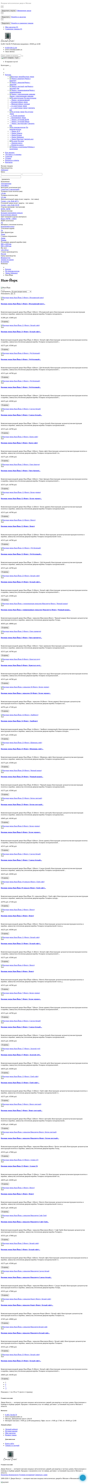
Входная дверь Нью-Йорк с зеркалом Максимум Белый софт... (25, 1333)
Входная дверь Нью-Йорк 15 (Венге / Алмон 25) (19, 1166)
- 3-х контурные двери (18, 106)
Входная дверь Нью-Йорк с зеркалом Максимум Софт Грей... (25, 1222)
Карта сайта (9, 1443)
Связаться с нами (41, 1475)
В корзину (5, 321)
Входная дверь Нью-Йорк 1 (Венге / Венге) (17, 1194)
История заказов (11, 1431)
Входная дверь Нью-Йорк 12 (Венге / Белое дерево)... (21, 498)
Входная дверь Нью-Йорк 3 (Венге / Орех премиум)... (21, 638)
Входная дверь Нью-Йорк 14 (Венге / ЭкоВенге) (19, 721)
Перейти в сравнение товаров (22, 23)
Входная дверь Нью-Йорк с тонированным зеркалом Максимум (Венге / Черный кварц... (36, 610)
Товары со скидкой (12, 1445)
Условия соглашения (26, 1475)
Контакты (8, 162)
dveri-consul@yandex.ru (13, 50)
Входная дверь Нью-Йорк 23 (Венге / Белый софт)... (21, 582)
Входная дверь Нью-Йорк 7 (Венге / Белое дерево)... (21, 999)
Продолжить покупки (8, 10)
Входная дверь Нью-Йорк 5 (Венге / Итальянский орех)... (23, 304)
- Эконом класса (16, 143)
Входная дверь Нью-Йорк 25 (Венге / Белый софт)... (21, 1361)
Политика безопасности (10, 1475)
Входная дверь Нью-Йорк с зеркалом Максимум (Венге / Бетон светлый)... (30, 1138)
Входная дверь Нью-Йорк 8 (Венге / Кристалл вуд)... (21, 665)
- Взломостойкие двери (19, 102)
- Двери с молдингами (18, 123)
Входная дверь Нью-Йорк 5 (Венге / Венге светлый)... (21, 1110)
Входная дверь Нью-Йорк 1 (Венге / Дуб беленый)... (21, 387)
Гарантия (8, 156)
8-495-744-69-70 (11, 1415)
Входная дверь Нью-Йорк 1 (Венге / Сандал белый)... (21, 860)
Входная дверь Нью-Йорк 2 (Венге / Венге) (17, 916)
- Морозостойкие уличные (20, 104)
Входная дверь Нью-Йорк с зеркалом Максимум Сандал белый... (26, 1277)
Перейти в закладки (18, 17)
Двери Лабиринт (11, 273)
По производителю (12, 271)
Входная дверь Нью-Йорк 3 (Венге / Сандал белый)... (21, 415)
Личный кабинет (11, 1429)
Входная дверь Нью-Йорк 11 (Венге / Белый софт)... (21, 943)
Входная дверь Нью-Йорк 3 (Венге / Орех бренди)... (20, 471)
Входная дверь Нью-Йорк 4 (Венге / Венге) (17, 971)
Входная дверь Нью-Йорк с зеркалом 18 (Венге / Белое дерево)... (26, 693)
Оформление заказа (24, 10)
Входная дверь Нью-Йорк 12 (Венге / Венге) (18, 526)
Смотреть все (28, 139)
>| (6, 1388)
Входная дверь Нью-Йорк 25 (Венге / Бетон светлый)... (22, 804)
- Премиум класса (17, 145)
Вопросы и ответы (12, 160)
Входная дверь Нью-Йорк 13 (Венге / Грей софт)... (20, 1083)
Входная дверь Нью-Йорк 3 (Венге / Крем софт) (19, 443)
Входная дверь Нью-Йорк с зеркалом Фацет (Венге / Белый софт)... (27, 1305)
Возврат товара (10, 1435)
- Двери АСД (15, 131)
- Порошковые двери (18, 118)
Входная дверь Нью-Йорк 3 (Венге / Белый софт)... (20, 1249)
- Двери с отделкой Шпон (19, 121)
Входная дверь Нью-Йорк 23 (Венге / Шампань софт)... (22, 749)
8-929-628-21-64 (11, 48)
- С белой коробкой (17, 116)
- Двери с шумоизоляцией (20, 100)
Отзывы (8, 158)
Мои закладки (10, 1433)
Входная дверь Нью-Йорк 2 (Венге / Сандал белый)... (21, 1027)
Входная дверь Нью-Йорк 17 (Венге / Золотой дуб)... (21, 1055)
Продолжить (6, 17)
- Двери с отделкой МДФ (19, 119)
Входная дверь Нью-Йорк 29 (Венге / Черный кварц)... (22, 777)
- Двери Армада (16, 133)
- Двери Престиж (16, 139)
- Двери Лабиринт (17, 137)
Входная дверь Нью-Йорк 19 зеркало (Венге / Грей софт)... (23, 888)
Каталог (8, 75)
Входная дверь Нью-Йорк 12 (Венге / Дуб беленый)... (21, 554)
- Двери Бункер (16, 135)
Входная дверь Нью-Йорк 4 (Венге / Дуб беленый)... (21, 359)
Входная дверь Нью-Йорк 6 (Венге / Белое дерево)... (21, 832)
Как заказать (9, 152)
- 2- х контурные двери (18, 108)
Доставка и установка (13, 154)
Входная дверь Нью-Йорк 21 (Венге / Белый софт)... (21, 332)
